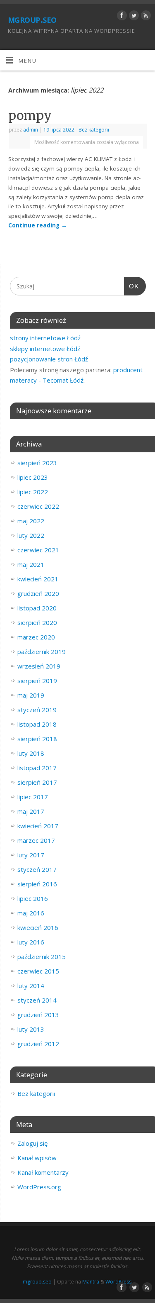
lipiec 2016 (32, 898)
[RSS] (145, 16)
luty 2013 (30, 1029)
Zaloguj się (32, 1143)
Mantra (90, 1281)
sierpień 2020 (37, 622)
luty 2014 (30, 985)
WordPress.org (39, 1187)
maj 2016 (30, 913)
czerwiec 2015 (38, 971)
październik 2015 (41, 956)
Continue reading (37, 225)
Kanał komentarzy (43, 1172)
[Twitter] (133, 16)
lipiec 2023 (32, 477)
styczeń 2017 (37, 869)
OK (131, 286)
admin (30, 129)
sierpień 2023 (37, 463)
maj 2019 (30, 695)
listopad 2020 (37, 608)
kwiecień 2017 (37, 826)
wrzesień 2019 (38, 666)
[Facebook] (121, 16)
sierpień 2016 (37, 884)
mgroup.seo (32, 18)
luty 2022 (30, 535)
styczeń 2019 (37, 709)
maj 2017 (30, 811)
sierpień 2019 (37, 680)
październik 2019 (41, 651)
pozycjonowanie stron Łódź (49, 359)
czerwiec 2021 (38, 550)
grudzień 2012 (38, 1043)
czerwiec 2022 (38, 506)
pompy (30, 115)
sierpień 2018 (37, 738)
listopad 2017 (37, 768)
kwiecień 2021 (37, 579)
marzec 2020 (36, 637)
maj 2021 (30, 564)
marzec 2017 (36, 840)
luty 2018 (30, 753)
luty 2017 (30, 855)
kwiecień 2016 (37, 927)
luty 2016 (30, 942)
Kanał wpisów (37, 1158)
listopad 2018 (37, 724)
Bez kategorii (94, 129)
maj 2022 (30, 521)
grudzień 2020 (38, 593)
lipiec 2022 (32, 492)
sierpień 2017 (37, 782)
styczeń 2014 (37, 1000)
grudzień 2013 (38, 1014)
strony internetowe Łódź (45, 338)
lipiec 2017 (32, 797)
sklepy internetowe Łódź (45, 348)
